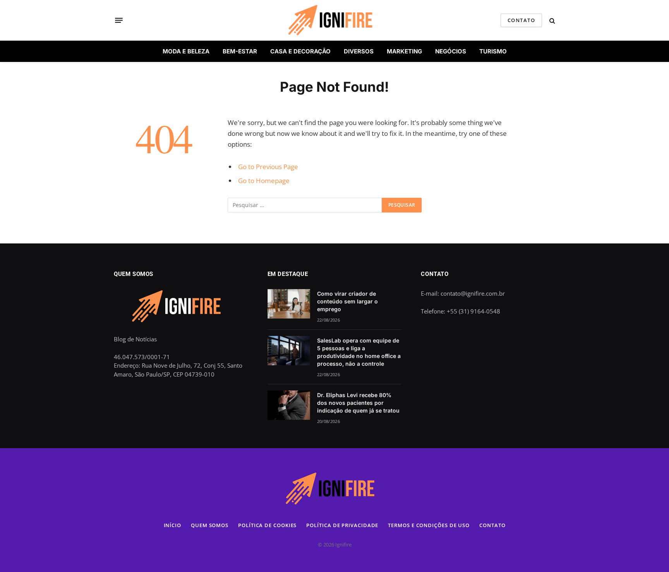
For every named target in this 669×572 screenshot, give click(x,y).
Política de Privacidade (342, 525)
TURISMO (493, 51)
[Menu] (119, 20)
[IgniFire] (334, 20)
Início (172, 525)
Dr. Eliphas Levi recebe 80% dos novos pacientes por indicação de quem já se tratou (358, 403)
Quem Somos (209, 525)
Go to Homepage (264, 180)
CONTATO (521, 20)
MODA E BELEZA (186, 51)
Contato (492, 525)
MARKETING (404, 51)
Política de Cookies (267, 525)
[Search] (551, 20)
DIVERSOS (359, 51)
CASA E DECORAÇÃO (300, 51)
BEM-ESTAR (240, 51)
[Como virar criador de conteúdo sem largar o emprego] (289, 304)
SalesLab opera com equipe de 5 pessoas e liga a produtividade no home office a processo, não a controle (359, 352)
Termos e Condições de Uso (429, 525)
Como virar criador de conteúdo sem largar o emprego (347, 301)
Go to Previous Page (268, 166)
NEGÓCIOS (450, 51)
